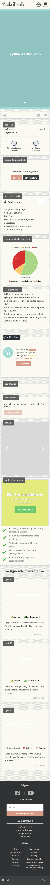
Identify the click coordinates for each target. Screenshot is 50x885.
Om (15, 849)
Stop (3, 449)
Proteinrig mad (26, 281)
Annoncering (16, 852)
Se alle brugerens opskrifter (28, 358)
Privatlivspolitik (34, 859)
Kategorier (34, 849)
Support (15, 859)
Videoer (34, 852)
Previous (7, 449)
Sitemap (15, 866)
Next (43, 449)
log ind (16, 178)
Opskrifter (13, 4)
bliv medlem (31, 178)
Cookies (15, 862)
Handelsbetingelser (34, 862)
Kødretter (14, 281)
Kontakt (15, 856)
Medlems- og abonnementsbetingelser (34, 868)
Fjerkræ (38, 281)
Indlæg (34, 856)
